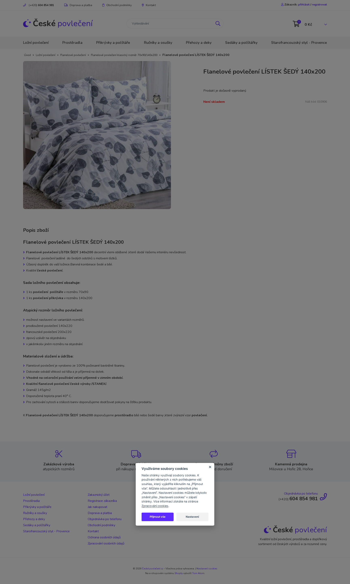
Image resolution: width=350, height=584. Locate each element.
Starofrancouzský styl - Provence (299, 42)
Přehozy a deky (198, 42)
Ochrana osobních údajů (104, 537)
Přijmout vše (157, 516)
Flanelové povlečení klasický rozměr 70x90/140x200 (124, 55)
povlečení (63, 23)
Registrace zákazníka (102, 501)
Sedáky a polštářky (241, 42)
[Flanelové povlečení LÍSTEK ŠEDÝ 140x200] (97, 135)
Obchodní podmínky (119, 5)
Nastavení (192, 516)
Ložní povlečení (36, 42)
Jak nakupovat (97, 507)
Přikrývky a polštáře (113, 42)
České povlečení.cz (152, 568)
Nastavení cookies (206, 568)
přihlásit (303, 4)
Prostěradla (72, 42)
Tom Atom (198, 573)
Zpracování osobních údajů (106, 543)
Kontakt (151, 5)
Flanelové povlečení (73, 55)
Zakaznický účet (99, 495)
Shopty (179, 573)
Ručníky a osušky (158, 42)
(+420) (41, 5)
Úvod (27, 55)
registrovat (319, 4)
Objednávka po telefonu (105, 519)
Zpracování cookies (155, 506)
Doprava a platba (81, 5)
